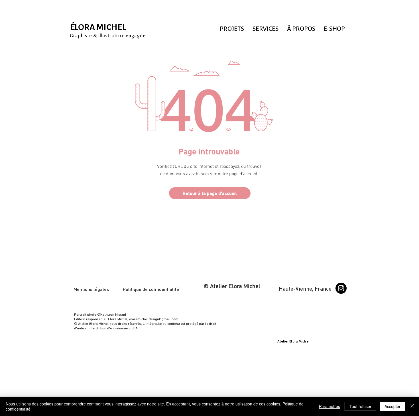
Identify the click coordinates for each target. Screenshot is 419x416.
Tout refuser (360, 406)
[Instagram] (341, 288)
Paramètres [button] (329, 406)
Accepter (392, 406)
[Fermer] (412, 406)
